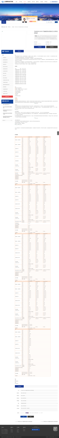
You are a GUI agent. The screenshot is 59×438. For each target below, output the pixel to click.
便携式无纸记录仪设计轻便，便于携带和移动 (7, 110)
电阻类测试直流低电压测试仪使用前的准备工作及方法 (7, 117)
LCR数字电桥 (5, 91)
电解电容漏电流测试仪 (6, 84)
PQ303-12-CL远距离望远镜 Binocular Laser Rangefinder (4, 430)
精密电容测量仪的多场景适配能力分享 (7, 114)
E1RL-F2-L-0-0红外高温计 (4, 432)
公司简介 (18, 429)
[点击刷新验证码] (27, 413)
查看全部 (4, 120)
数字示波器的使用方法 (6, 104)
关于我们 (20, 1)
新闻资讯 (29, 1)
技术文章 (33, 1)
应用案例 (12, 430)
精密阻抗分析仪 (5, 93)
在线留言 (41, 1)
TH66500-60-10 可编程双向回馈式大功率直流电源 (50, 421)
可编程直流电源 (5, 82)
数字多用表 (4, 73)
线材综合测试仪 (5, 66)
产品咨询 (39, 46)
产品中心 (24, 1)
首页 (16, 1)
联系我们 (46, 1)
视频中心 (37, 1)
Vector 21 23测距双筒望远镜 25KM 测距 (4, 429)
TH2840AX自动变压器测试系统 (4, 433)
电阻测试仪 (4, 64)
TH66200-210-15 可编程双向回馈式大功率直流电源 (24, 421)
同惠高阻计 (4, 57)
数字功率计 (4, 75)
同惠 (3, 55)
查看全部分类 (7, 96)
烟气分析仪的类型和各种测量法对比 (7, 107)
